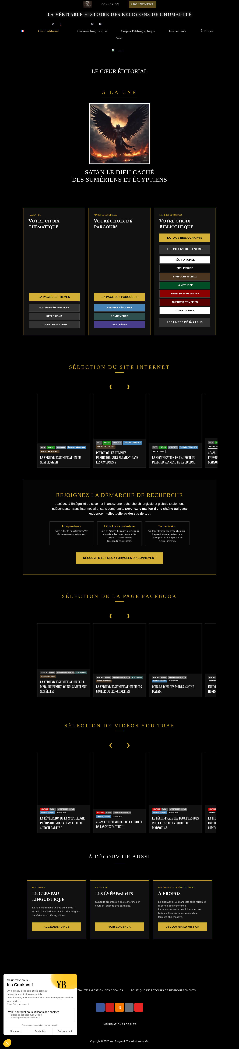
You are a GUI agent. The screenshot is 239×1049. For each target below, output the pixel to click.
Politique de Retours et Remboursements (163, 990)
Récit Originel (185, 260)
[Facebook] (100, 1007)
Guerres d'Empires (185, 302)
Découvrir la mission (182, 926)
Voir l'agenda (119, 926)
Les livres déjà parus (185, 322)
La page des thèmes (54, 296)
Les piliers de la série (185, 249)
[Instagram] (138, 1007)
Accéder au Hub (57, 926)
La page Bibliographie (184, 237)
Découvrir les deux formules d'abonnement (119, 557)
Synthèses (119, 324)
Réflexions (54, 316)
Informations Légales (119, 1024)
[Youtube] (110, 1007)
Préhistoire (185, 268)
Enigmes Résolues (119, 307)
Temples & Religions (185, 293)
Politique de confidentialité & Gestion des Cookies (83, 990)
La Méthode (185, 285)
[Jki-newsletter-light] (119, 1007)
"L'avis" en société (54, 324)
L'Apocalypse (184, 310)
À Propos (206, 31)
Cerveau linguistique (92, 31)
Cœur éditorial (48, 31)
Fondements (119, 316)
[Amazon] (129, 1007)
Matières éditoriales (54, 307)
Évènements (177, 31)
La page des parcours (120, 296)
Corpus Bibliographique (138, 31)
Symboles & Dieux (185, 276)
